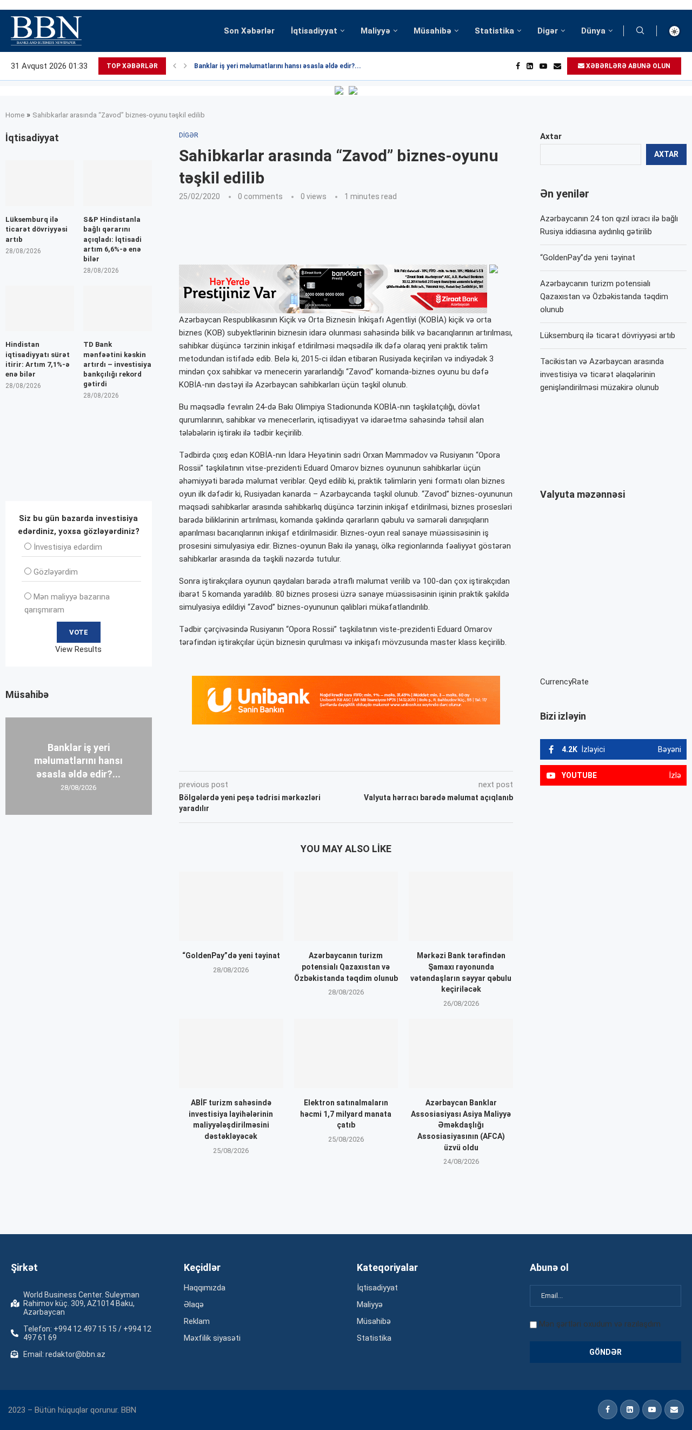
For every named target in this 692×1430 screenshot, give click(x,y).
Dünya (593, 31)
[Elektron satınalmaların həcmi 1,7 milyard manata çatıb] (346, 1053)
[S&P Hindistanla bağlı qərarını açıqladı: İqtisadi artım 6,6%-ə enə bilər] (117, 183)
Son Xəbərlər (249, 31)
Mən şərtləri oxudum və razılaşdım (600, 1324)
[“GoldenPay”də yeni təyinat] (231, 906)
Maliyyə (375, 31)
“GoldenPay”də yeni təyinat (231, 955)
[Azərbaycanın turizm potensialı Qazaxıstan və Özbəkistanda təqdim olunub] (346, 906)
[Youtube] (543, 66)
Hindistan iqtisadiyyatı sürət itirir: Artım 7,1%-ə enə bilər (37, 359)
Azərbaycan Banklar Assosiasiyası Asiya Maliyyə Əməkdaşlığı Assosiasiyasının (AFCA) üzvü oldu (461, 1124)
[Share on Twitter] (299, 756)
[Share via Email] (422, 756)
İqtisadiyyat (314, 31)
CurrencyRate (564, 682)
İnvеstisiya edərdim (68, 547)
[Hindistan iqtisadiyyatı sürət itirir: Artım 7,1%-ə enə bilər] (39, 309)
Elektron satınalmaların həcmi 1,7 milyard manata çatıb (345, 1113)
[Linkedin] (530, 66)
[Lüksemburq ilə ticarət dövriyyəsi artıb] (39, 183)
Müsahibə (432, 31)
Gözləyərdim (56, 572)
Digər (547, 31)
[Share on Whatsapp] (372, 756)
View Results (78, 649)
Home (14, 115)
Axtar (551, 136)
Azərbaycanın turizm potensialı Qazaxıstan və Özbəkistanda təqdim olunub (346, 966)
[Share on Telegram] (397, 756)
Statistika (494, 31)
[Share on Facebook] (275, 756)
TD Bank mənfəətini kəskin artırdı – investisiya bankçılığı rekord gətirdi (117, 364)
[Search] (640, 31)
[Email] (557, 66)
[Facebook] (518, 66)
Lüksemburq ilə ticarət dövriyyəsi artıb (607, 335)
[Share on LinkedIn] (324, 756)
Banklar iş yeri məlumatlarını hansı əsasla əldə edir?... (277, 66)
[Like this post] (250, 756)
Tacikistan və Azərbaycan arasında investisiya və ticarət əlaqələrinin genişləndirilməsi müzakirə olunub (602, 374)
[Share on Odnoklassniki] (348, 756)
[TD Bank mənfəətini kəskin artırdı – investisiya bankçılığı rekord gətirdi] (117, 309)
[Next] (185, 66)
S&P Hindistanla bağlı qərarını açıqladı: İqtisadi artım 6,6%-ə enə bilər (112, 239)
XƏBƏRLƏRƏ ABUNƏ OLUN (627, 66)
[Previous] (174, 66)
